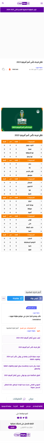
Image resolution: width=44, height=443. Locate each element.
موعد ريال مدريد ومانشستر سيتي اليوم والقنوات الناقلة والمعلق (22, 367)
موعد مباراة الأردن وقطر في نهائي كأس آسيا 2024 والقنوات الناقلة (23, 358)
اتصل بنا (15, 406)
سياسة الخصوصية (6, 406)
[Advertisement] (22, 36)
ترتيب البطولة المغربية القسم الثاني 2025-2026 (21, 9)
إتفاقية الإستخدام (37, 406)
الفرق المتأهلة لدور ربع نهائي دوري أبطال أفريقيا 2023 (22, 375)
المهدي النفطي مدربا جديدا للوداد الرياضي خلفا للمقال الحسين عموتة (22, 386)
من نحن (28, 406)
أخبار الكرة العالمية (33, 292)
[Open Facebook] (26, 417)
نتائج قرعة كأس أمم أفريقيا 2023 (29, 347)
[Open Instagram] (21, 417)
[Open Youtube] (18, 417)
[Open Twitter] (23, 417)
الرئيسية (22, 406)
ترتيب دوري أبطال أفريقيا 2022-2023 (28, 337)
